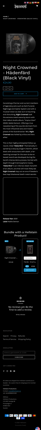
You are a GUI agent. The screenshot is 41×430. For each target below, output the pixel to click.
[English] (25, 2)
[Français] (28, 2)
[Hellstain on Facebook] (4, 371)
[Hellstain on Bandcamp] (11, 371)
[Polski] (35, 2)
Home (5, 16)
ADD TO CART (30, 270)
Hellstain (23, 422)
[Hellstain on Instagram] (7, 371)
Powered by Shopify (20, 425)
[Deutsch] (30, 2)
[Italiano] (33, 2)
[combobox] (30, 258)
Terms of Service (9, 339)
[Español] (38, 2)
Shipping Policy (24, 339)
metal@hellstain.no (15, 391)
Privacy (13, 336)
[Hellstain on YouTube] (14, 371)
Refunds (21, 336)
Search (6, 336)
